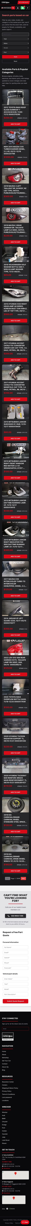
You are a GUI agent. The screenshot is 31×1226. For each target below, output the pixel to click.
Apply (15, 56)
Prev (7, 878)
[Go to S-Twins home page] (6, 8)
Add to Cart (15, 124)
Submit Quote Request (15, 1001)
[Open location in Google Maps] (15, 1175)
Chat (26, 1222)
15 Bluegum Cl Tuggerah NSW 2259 (13, 1184)
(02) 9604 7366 (17, 916)
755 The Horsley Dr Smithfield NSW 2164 (13, 1158)
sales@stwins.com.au (8, 1164)
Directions (7, 1168)
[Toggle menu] (28, 7)
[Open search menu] (13, 7)
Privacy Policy (9, 1223)
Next (23, 878)
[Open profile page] (18, 7)
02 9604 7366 (7, 1162)
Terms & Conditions (20, 1223)
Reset (15, 61)
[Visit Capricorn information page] (5, 2)
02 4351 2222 (6, 1186)
